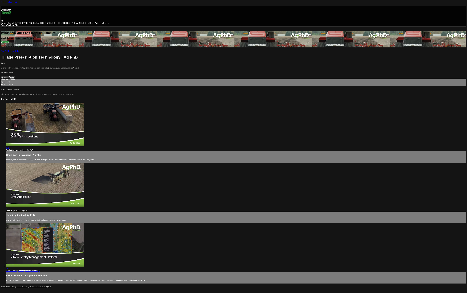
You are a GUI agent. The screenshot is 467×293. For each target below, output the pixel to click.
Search (11, 23)
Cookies (20, 286)
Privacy (13, 286)
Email (13, 77)
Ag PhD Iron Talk (10, 51)
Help (3, 286)
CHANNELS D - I (49, 23)
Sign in (106, 23)
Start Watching (96, 23)
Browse (4, 23)
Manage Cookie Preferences (35, 286)
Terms (7, 286)
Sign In (18, 25)
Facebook (5, 77)
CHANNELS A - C (34, 23)
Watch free (5, 42)
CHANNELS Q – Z (81, 23)
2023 (14, 99)
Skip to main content (9, 2)
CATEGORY (20, 23)
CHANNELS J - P (65, 23)
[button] (2, 21)
